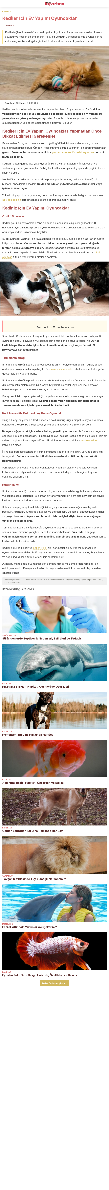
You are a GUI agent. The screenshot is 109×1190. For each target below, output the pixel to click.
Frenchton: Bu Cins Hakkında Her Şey (28, 734)
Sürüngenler (9, 635)
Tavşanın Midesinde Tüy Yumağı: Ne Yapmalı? (34, 879)
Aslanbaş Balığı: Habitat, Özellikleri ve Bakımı (33, 782)
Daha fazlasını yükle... (54, 983)
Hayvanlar (6, 11)
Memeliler (7, 924)
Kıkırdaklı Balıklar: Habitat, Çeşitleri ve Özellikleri (35, 686)
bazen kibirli (40, 547)
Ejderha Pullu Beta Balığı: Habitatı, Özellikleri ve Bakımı (39, 975)
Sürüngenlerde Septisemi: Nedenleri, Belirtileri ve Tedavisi (42, 638)
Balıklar (6, 683)
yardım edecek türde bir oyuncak (73, 152)
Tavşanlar (7, 876)
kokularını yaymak (61, 369)
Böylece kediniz (11, 199)
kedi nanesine (89, 440)
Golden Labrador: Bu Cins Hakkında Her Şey (32, 831)
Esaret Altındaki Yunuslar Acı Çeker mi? (29, 927)
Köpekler (7, 732)
